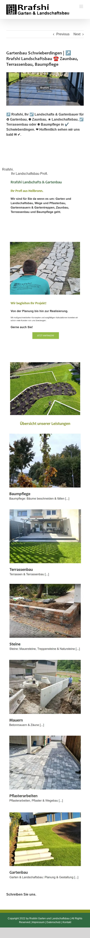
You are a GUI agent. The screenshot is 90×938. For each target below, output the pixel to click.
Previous (62, 34)
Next (76, 34)
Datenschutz (53, 922)
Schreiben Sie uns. (21, 894)
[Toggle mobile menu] (81, 6)
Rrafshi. (8, 169)
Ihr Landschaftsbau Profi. (30, 173)
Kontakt (67, 922)
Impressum (38, 922)
